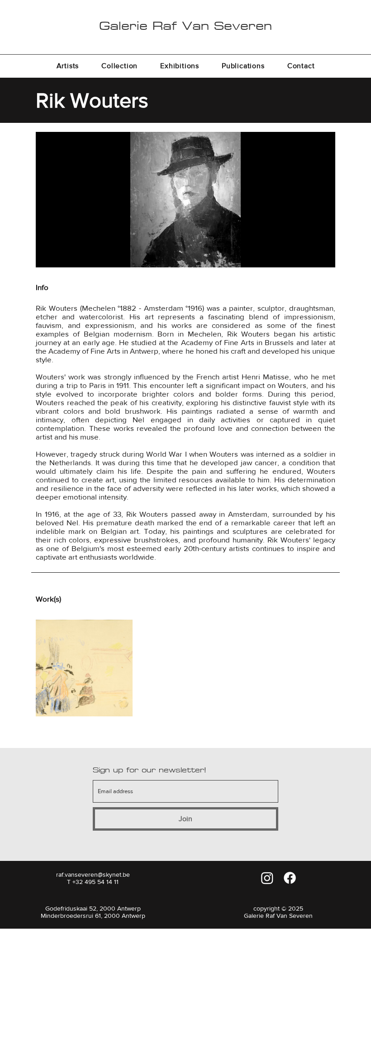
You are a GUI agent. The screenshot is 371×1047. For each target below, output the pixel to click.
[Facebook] (290, 878)
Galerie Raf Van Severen (185, 26)
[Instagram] (267, 878)
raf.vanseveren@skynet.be (93, 874)
